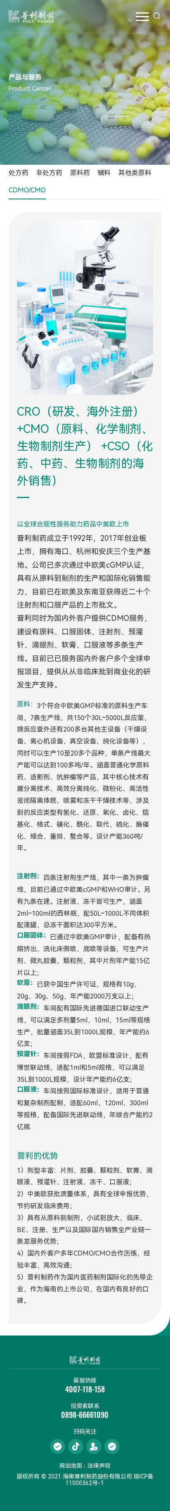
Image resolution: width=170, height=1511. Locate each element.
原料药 (80, 173)
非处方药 (49, 173)
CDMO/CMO (27, 190)
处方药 (18, 173)
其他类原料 (134, 173)
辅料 (104, 173)
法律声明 (99, 1465)
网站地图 (71, 1465)
